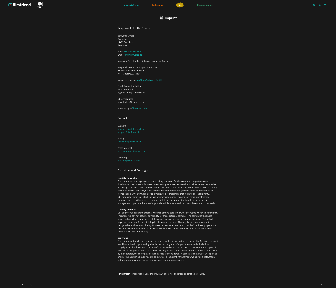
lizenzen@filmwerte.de (129, 160)
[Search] (314, 5)
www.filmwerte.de (132, 51)
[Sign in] (319, 5)
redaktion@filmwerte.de (129, 141)
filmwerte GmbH (140, 108)
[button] (325, 5)
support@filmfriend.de (129, 132)
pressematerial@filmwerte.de (132, 151)
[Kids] (180, 4)
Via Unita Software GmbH (149, 80)
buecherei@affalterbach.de (131, 129)
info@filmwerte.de (133, 54)
